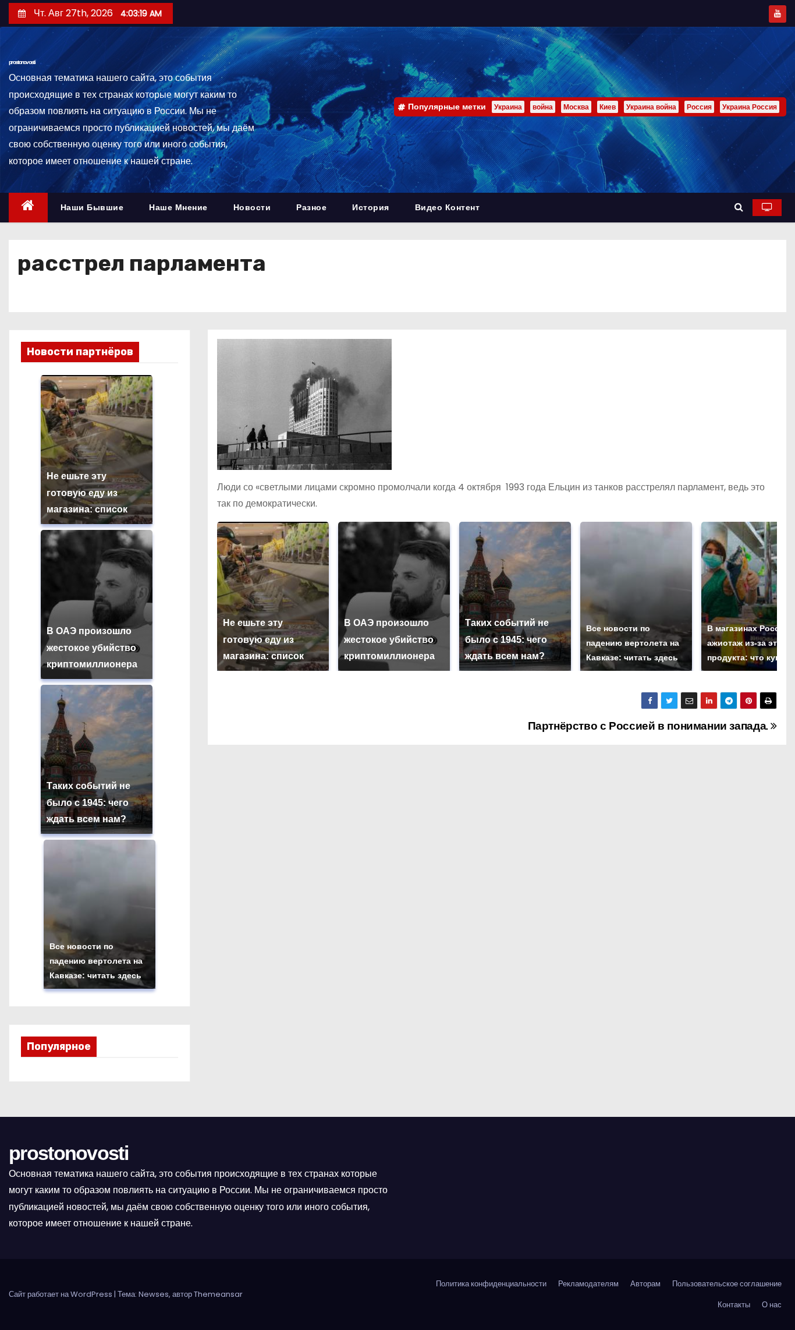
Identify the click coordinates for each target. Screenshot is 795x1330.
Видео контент (447, 207)
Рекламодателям (588, 1283)
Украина (508, 107)
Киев (607, 107)
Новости (252, 207)
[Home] (28, 207)
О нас (772, 1304)
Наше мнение (178, 207)
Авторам (645, 1283)
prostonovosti (22, 62)
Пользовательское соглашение (727, 1283)
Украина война (651, 107)
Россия (699, 107)
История (370, 207)
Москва (576, 107)
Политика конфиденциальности (491, 1283)
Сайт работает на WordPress (61, 1294)
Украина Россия (749, 107)
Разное (311, 207)
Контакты (734, 1304)
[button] (738, 207)
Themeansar (218, 1294)
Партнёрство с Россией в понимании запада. (649, 726)
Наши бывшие (92, 207)
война (543, 107)
